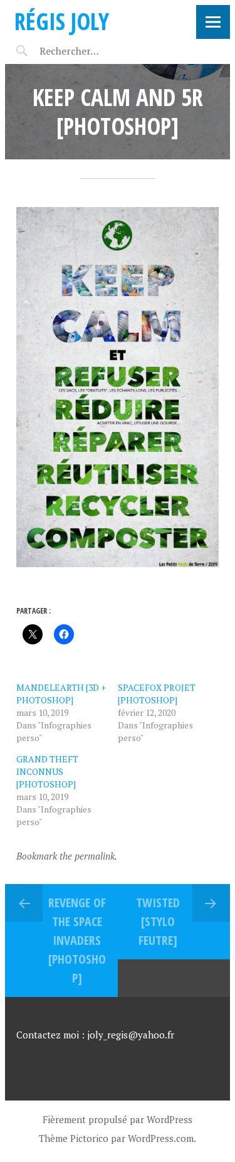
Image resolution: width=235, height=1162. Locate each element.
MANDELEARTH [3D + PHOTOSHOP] (61, 693)
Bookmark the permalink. (66, 856)
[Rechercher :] (91, 51)
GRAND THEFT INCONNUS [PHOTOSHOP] (47, 771)
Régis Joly (61, 21)
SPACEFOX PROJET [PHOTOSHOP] (157, 693)
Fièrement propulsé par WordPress (117, 1119)
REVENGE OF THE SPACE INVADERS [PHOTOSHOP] (77, 940)
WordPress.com (161, 1138)
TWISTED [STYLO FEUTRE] (158, 921)
